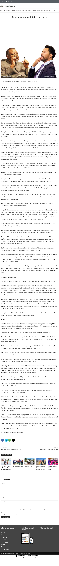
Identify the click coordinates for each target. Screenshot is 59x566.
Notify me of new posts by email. (10, 514)
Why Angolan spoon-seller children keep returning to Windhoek (6, 468)
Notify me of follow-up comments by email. (12, 513)
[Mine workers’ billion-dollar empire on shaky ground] (53, 461)
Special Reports (20, 10)
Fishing (3, 544)
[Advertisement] (29, 32)
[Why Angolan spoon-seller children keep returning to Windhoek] (6, 461)
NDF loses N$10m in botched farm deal (11, 449)
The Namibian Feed (46, 528)
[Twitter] (6, 440)
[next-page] (4, 474)
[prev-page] (2, 474)
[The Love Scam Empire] (18, 461)
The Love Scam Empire (18, 466)
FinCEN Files (4, 542)
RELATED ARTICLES (6, 454)
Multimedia (27, 10)
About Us (39, 10)
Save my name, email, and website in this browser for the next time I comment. (24, 510)
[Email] (13, 440)
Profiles (34, 10)
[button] (54, 10)
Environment (4, 537)
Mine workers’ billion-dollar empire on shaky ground (53, 468)
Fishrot (13, 10)
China (2, 535)
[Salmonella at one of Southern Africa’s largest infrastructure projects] (41, 461)
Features (3, 540)
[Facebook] (2, 440)
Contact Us (47, 10)
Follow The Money (6, 549)
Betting (3, 532)
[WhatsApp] (9, 440)
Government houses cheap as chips (49, 449)
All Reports (7, 10)
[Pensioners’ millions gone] (29, 461)
